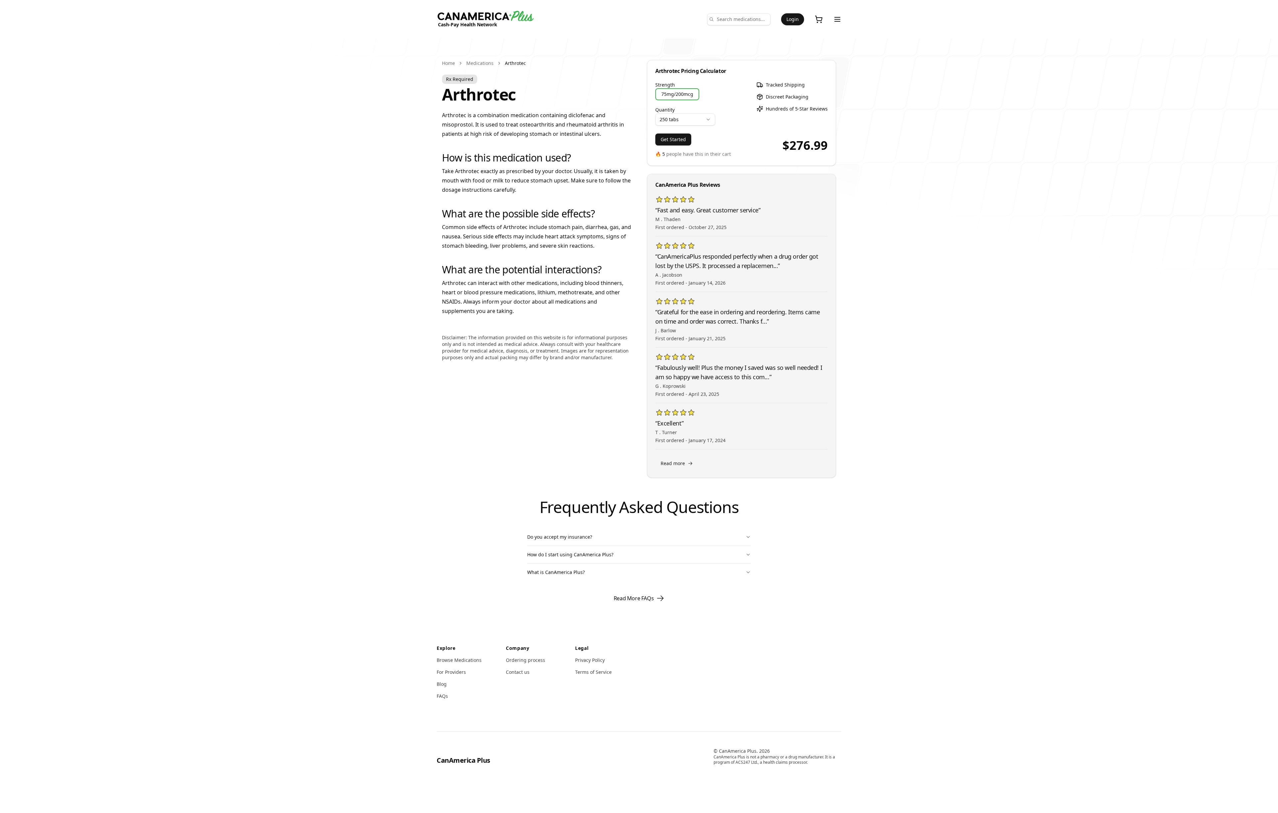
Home (448, 63)
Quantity (665, 110)
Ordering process (525, 660)
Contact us (518, 672)
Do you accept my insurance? (559, 537)
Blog (442, 684)
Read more (673, 463)
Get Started (673, 139)
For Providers (451, 672)
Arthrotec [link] (515, 63)
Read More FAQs (634, 598)
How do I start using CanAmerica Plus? (570, 554)
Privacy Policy (590, 660)
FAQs (442, 696)
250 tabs (669, 119)
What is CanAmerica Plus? (556, 572)
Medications (480, 63)
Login (792, 19)
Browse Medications (459, 660)
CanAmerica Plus (463, 760)
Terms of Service (593, 672)
